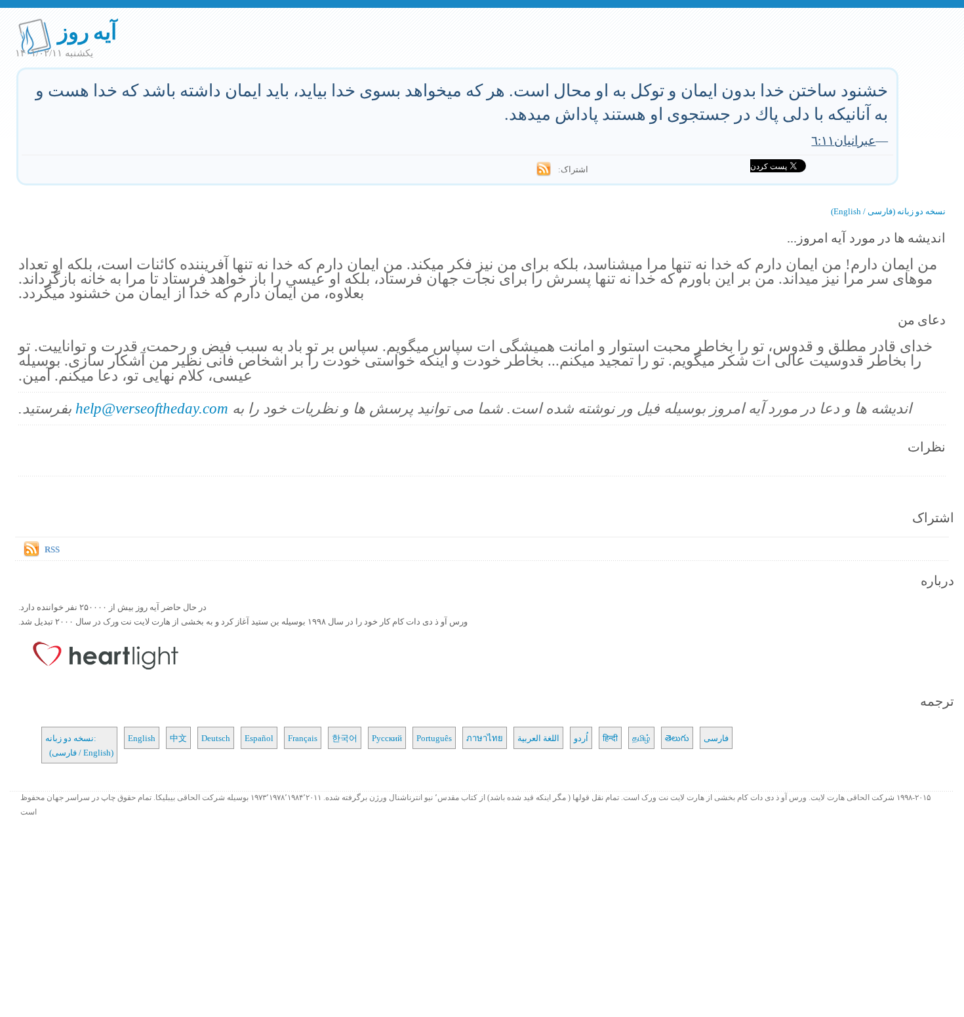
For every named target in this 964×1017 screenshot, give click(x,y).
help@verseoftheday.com (151, 408)
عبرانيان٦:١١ (843, 140)
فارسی (716, 738)
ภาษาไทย (484, 738)
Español (259, 738)
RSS (52, 549)
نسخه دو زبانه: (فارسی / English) (79, 745)
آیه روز (87, 31)
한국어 (344, 738)
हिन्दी (610, 738)
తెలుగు (677, 738)
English (141, 738)
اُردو (581, 738)
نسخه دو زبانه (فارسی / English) (888, 211)
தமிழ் (641, 738)
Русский (387, 738)
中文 (178, 738)
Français (302, 738)
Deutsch (215, 738)
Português (434, 738)
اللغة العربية (538, 738)
